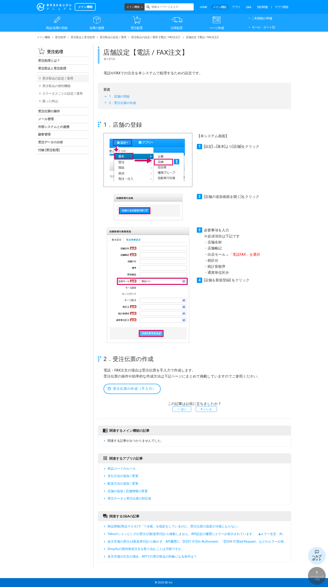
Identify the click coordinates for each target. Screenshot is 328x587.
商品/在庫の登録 (56, 28)
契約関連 (262, 7)
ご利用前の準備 (262, 18)
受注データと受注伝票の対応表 (129, 498)
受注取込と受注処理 (83, 37)
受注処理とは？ (49, 60)
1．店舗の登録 (119, 96)
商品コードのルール (122, 468)
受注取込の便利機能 (56, 86)
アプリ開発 (281, 7)
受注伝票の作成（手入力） (134, 389)
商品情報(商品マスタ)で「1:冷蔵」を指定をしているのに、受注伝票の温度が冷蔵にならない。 (174, 526)
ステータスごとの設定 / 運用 (62, 93)
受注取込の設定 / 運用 (113, 37)
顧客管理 (44, 134)
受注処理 (136, 28)
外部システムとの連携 (53, 127)
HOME (203, 7)
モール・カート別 (263, 27)
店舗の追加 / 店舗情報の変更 (128, 491)
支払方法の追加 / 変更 (123, 476)
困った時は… (51, 101)
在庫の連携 (96, 28)
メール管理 (46, 119)
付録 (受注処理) (49, 150)
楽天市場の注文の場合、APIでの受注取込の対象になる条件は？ (152, 556)
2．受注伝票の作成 (122, 103)
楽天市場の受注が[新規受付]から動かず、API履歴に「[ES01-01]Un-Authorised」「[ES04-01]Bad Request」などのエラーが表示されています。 (208, 541)
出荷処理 (176, 28)
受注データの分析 (50, 142)
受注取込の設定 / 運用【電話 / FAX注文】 (156, 37)
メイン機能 (133, 6)
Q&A (248, 7)
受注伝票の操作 (49, 111)
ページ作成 (216, 28)
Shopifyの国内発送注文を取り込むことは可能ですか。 (146, 549)
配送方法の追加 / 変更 (123, 483)
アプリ (236, 7)
